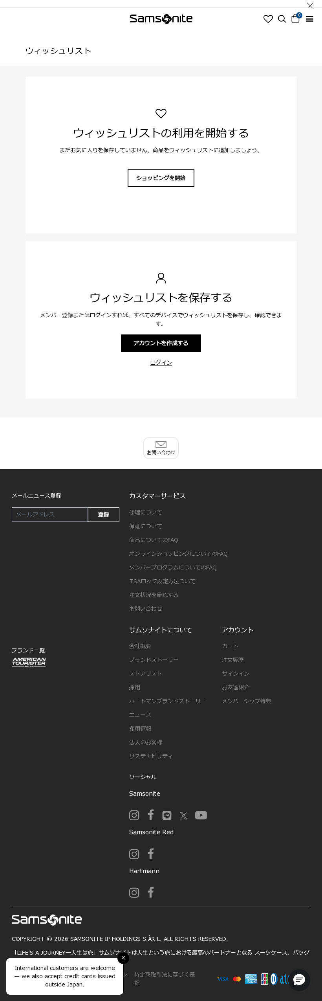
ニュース (140, 715)
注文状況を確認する (154, 595)
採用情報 (140, 729)
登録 (103, 515)
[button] (299, 980)
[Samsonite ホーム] (161, 19)
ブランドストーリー (154, 660)
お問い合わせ (145, 609)
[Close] (310, 4)
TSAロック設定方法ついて (162, 581)
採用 (134, 687)
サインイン (235, 674)
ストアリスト (145, 674)
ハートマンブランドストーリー (167, 701)
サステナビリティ (151, 756)
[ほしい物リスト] (268, 19)
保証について (145, 526)
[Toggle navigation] (309, 19)
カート (230, 646)
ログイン (161, 363)
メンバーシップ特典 (246, 701)
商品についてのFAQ (153, 540)
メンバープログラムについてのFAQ (173, 568)
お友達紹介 (235, 687)
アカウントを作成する (161, 343)
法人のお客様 (145, 742)
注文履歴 (233, 660)
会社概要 (140, 646)
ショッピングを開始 (161, 178)
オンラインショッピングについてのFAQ (178, 554)
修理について (145, 513)
